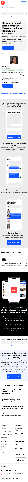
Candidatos (4, 437)
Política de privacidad (6, 477)
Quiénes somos (5, 447)
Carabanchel (15, 343)
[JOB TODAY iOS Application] (9, 324)
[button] (14, 70)
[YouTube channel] (10, 470)
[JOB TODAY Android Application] (18, 324)
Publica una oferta (8, 48)
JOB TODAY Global (19, 433)
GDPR (2, 478)
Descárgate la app (6, 444)
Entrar (23, 3)
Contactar (7, 85)
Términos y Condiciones (19, 477)
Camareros (7, 13)
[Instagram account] (4, 470)
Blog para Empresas (6, 434)
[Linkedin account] (15, 470)
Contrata (3, 428)
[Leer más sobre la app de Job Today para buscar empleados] (14, 329)
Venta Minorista (19, 13)
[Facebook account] (7, 470)
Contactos (4, 449)
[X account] (12, 470)
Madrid (6, 343)
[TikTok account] (1, 470)
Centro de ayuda (5, 452)
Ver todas (14, 16)
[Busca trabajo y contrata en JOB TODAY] (3, 3)
